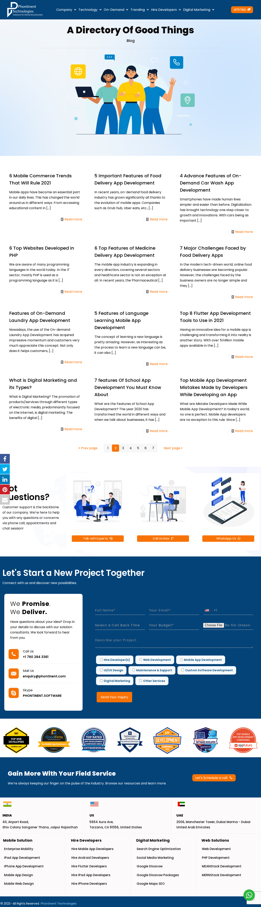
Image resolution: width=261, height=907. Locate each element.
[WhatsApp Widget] (249, 895)
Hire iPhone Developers (89, 883)
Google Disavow (150, 866)
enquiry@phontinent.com (44, 676)
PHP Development (216, 858)
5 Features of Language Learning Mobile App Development (121, 320)
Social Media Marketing (155, 858)
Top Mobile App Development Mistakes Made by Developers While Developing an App (214, 387)
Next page (172, 448)
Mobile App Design (18, 875)
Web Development (216, 849)
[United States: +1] (208, 610)
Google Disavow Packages (158, 875)
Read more (73, 219)
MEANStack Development (221, 866)
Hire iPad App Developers (91, 875)
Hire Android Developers (90, 858)
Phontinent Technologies (58, 903)
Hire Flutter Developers (89, 866)
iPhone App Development (24, 866)
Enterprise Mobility (18, 849)
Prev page (89, 448)
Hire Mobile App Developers (92, 849)
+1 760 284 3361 (36, 657)
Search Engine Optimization (159, 849)
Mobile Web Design (19, 883)
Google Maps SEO (151, 883)
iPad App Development (22, 858)
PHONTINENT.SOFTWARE (42, 695)
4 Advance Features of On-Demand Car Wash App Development (210, 183)
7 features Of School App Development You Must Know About (127, 387)
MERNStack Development (221, 875)
